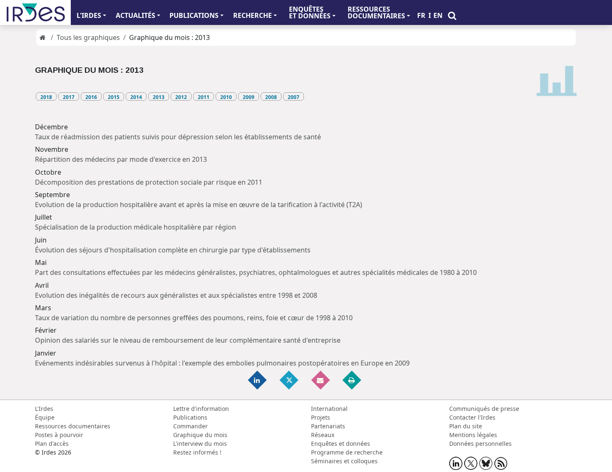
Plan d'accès (52, 443)
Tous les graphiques (88, 37)
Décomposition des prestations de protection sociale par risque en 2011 (148, 182)
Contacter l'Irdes (472, 417)
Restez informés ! (197, 452)
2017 (69, 97)
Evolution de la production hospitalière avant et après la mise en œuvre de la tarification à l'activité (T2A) (198, 204)
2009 (248, 97)
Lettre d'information (201, 409)
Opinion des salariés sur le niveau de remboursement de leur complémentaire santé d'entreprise (188, 340)
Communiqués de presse (484, 409)
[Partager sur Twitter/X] (289, 379)
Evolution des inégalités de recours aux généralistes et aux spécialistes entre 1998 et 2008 (176, 295)
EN (438, 15)
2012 (181, 97)
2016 (91, 97)
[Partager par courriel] (321, 379)
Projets (320, 417)
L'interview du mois (200, 443)
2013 (158, 97)
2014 (136, 97)
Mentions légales (473, 435)
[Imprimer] (352, 379)
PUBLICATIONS (194, 15)
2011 (203, 97)
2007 (293, 97)
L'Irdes (44, 409)
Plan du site (465, 426)
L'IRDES (89, 15)
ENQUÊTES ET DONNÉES (310, 12)
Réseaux (322, 435)
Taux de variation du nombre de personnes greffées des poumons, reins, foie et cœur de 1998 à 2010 (194, 317)
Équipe (45, 417)
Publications (190, 417)
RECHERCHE (252, 15)
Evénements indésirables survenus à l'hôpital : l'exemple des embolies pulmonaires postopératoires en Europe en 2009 (222, 363)
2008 (271, 97)
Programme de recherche (347, 452)
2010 (226, 97)
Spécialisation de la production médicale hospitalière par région (135, 227)
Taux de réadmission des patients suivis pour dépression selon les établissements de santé (178, 136)
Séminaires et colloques (344, 461)
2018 (46, 97)
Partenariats (328, 426)
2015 (113, 97)
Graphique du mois (200, 435)
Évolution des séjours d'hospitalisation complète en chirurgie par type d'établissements (173, 250)
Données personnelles (480, 443)
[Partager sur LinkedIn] (258, 379)
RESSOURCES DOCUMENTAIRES (376, 12)
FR (421, 15)
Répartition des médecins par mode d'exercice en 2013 (121, 159)
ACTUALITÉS (135, 15)
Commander (190, 426)
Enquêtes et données (340, 443)
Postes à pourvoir (59, 435)
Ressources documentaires (72, 426)
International (329, 409)
